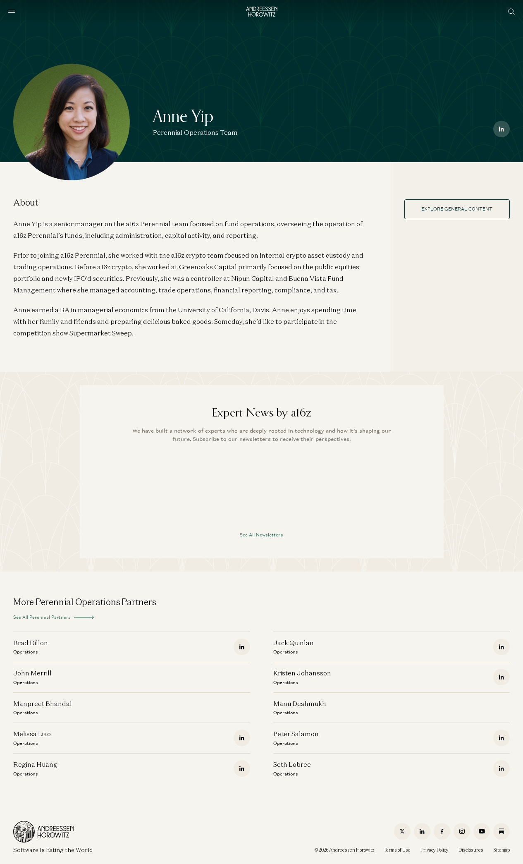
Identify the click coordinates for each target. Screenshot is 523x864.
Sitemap (501, 850)
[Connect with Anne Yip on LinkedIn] (501, 129)
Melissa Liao (32, 734)
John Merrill (32, 673)
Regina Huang (35, 764)
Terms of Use (397, 850)
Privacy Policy (434, 850)
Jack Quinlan (293, 643)
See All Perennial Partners (42, 617)
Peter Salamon (296, 734)
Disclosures (471, 850)
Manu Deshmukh (299, 703)
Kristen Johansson (302, 673)
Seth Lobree (292, 764)
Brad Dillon (30, 643)
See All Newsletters (261, 535)
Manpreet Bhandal (42, 703)
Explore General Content (456, 209)
